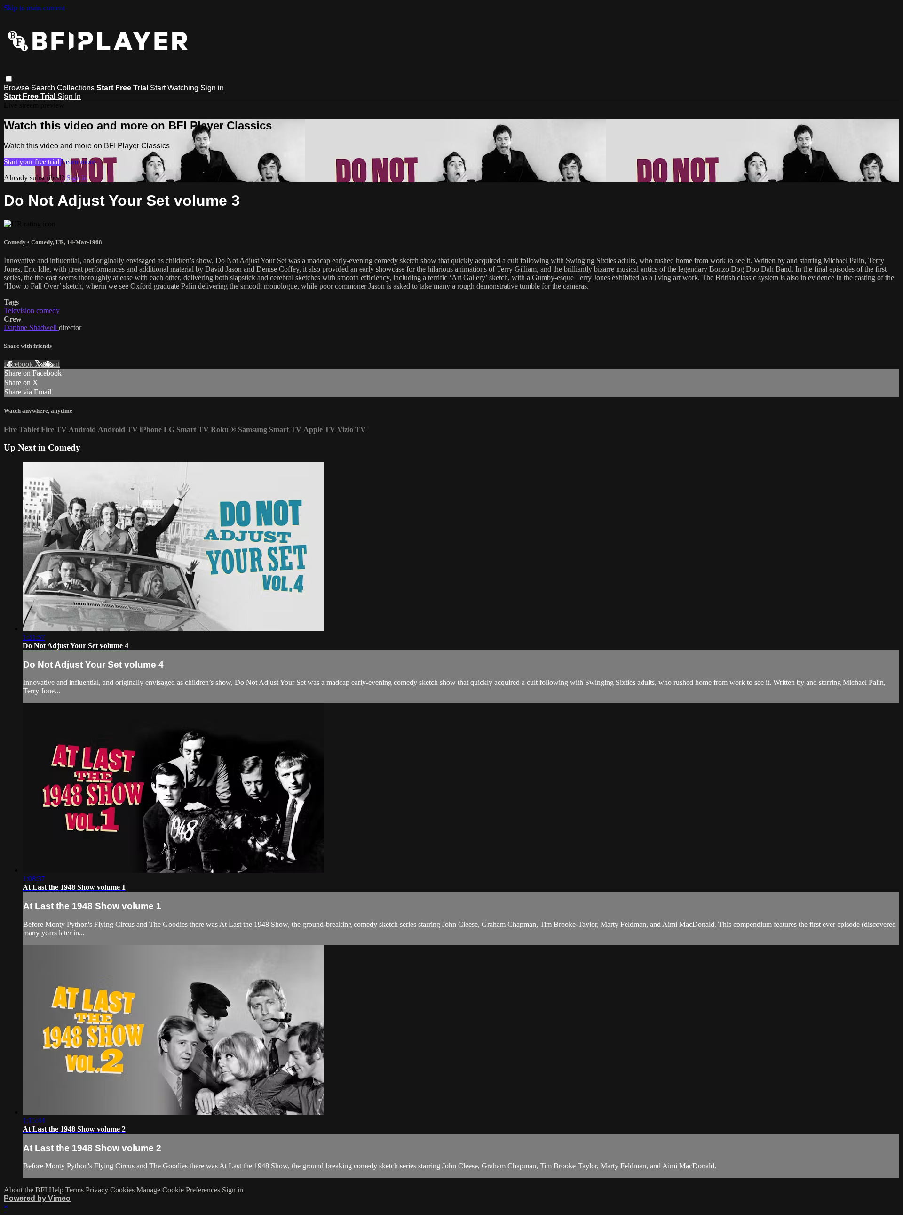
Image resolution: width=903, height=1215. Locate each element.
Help (57, 1190)
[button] (9, 79)
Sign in (212, 88)
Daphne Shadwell (31, 327)
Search (44, 88)
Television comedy (32, 310)
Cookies (123, 1190)
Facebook (19, 364)
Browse (17, 88)
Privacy (98, 1190)
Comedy (15, 242)
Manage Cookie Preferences (179, 1190)
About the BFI (25, 1190)
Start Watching (175, 88)
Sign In (69, 96)
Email (51, 364)
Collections (76, 88)
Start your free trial (32, 162)
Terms (75, 1190)
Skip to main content (34, 8)
